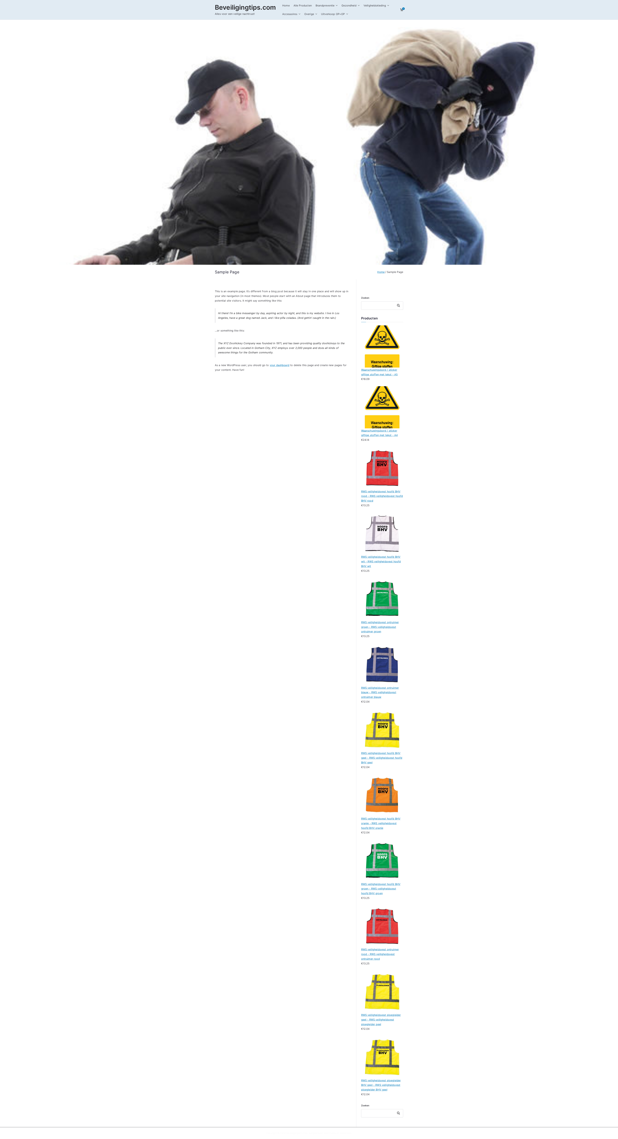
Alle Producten (303, 5)
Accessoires (289, 14)
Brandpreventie (325, 5)
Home (286, 5)
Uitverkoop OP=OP (333, 14)
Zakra (332, 1133)
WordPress (345, 1133)
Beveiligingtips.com (245, 7)
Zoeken (365, 297)
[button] (336, 5)
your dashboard (279, 365)
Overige (309, 14)
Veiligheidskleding (375, 5)
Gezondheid (349, 5)
